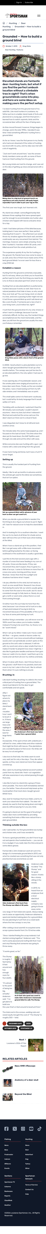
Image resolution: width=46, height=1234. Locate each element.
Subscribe (29, 3)
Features (19, 50)
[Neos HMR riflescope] (8, 1069)
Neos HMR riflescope (25, 1066)
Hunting (13, 23)
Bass (6, 1150)
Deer (27, 1150)
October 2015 (10, 1028)
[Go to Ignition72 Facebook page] (6, 1129)
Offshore (7, 1164)
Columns (7, 1186)
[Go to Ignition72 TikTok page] (40, 1129)
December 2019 (15, 1023)
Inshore (7, 1159)
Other (27, 1168)
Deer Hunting (10, 50)
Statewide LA (26, 1028)
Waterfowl (29, 1154)
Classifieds (8, 1200)
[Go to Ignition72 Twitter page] (15, 1129)
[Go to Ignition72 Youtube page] (31, 1129)
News (6, 1145)
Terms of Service (31, 1185)
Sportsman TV (9, 1182)
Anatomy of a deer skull (26, 1080)
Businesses (8, 1191)
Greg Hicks (27, 46)
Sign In (19, 3)
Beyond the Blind (23, 1094)
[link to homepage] (16, 15)
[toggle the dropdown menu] (38, 16)
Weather (7, 1205)
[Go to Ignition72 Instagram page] (23, 1129)
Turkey (27, 1164)
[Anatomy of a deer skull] (8, 1083)
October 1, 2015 (11, 46)
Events (6, 1168)
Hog (26, 1159)
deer (28, 1023)
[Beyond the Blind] (8, 1097)
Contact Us (29, 1189)
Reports (7, 1196)
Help (27, 1194)
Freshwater (8, 1154)
